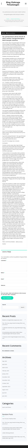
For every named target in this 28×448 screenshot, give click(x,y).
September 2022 (6, 386)
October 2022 (5, 383)
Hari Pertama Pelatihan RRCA (9, 418)
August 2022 (5, 389)
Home (7, 18)
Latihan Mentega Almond (8, 433)
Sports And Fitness (15, 18)
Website (3, 285)
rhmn (4, 33)
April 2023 (4, 364)
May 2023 (4, 361)
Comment (4, 260)
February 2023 (5, 370)
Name (3, 272)
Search (4, 304)
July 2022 (4, 392)
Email (2, 279)
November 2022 (6, 380)
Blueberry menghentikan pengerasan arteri (12, 320)
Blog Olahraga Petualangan (13, 3)
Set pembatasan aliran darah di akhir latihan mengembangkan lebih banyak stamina (12, 333)
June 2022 (4, 396)
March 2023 (5, 367)
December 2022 (6, 377)
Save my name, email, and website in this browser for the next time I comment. (13, 293)
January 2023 (5, 373)
